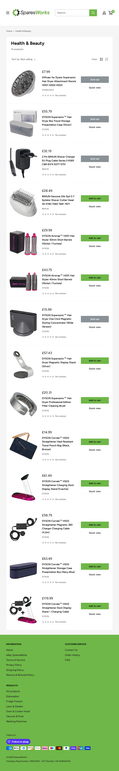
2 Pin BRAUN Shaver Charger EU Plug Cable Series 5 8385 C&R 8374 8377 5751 (58, 160)
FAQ (67, 659)
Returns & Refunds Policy (20, 674)
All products (13, 691)
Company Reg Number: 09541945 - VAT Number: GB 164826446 (38, 761)
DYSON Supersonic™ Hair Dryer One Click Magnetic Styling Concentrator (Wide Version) (57, 321)
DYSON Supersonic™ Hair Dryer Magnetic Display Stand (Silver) (59, 362)
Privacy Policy (14, 664)
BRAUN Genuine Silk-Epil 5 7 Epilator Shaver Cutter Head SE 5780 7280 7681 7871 (58, 200)
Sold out (94, 79)
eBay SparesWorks (16, 655)
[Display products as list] (101, 59)
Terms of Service (15, 659)
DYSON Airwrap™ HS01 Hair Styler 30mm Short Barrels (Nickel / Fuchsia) (58, 239)
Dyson (45, 129)
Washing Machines (16, 721)
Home (9, 31)
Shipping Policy (15, 670)
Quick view (95, 87)
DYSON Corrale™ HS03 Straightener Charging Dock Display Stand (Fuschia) (58, 485)
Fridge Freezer (14, 701)
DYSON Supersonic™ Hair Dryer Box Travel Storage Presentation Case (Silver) (57, 121)
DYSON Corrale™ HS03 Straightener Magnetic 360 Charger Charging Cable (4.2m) (57, 526)
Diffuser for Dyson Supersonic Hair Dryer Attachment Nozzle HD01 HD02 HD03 (59, 81)
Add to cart (95, 198)
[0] (110, 13)
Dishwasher (12, 696)
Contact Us (71, 649)
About (9, 649)
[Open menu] (7, 13)
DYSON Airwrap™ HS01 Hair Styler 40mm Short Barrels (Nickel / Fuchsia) (58, 279)
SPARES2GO (48, 90)
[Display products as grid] (106, 59)
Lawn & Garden (14, 706)
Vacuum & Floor (15, 716)
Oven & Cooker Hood (18, 711)
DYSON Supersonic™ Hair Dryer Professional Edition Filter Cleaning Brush (57, 402)
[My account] (104, 13)
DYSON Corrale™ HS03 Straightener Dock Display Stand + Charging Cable (56, 607)
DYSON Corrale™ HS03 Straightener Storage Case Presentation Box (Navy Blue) (58, 568)
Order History (72, 655)
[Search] (93, 12)
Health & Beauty (23, 31)
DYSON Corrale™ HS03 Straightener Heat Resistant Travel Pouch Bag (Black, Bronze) (57, 443)
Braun (45, 169)
